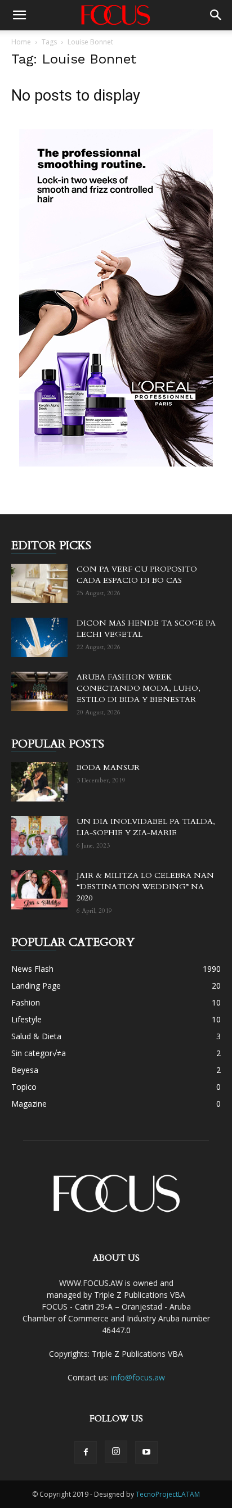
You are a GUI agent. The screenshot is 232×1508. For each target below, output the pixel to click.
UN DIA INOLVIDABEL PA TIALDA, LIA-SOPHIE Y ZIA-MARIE (146, 827)
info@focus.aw (138, 1377)
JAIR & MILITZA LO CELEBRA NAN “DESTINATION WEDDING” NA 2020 (145, 886)
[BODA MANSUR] (39, 781)
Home (21, 42)
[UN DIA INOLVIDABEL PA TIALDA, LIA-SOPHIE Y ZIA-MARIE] (39, 835)
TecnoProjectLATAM (168, 1494)
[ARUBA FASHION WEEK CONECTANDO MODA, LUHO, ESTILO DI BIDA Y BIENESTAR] (39, 691)
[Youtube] (146, 1452)
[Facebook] (85, 1452)
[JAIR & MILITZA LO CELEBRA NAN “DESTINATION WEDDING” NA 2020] (39, 889)
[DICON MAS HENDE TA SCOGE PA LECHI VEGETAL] (39, 637)
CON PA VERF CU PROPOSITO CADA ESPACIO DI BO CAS (137, 575)
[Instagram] (116, 1452)
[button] (19, 15)
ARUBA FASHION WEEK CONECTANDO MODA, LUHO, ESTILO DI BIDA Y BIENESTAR (138, 688)
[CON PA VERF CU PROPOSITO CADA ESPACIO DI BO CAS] (39, 583)
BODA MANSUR (108, 767)
